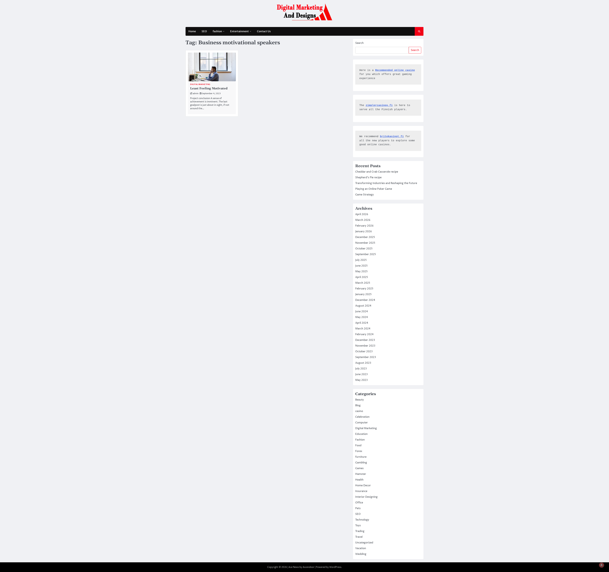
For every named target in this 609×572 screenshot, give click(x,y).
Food (358, 445)
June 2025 (361, 266)
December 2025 (365, 237)
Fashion (360, 440)
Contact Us (264, 31)
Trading (359, 531)
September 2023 (365, 357)
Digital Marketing (200, 84)
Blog (358, 405)
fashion (217, 31)
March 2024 (362, 328)
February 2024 (364, 334)
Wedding (360, 554)
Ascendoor (308, 567)
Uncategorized (364, 542)
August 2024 (363, 306)
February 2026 (364, 225)
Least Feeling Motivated (209, 88)
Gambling (361, 462)
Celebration (362, 417)
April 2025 (361, 277)
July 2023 (361, 368)
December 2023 (365, 340)
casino (359, 411)
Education (361, 434)
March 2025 (362, 283)
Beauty (359, 399)
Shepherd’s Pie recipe (368, 177)
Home (192, 31)
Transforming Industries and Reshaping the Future (386, 183)
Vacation (360, 548)
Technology (362, 520)
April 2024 (361, 323)
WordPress (335, 567)
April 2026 (361, 214)
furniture (361, 457)
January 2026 (363, 231)
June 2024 (361, 311)
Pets (358, 508)
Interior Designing (366, 497)
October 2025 (364, 248)
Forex (358, 451)
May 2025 (361, 271)
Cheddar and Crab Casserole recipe (376, 172)
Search (359, 43)
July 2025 (361, 260)
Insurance (361, 491)
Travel (359, 537)
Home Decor (363, 485)
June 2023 (361, 374)
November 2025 (365, 243)
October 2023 (364, 351)
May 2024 (361, 317)
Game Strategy (364, 194)
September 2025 (365, 254)
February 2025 (364, 288)
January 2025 (363, 294)
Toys (358, 525)
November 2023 (365, 346)
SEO (204, 31)
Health (359, 480)
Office (359, 502)
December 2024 (365, 300)
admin (196, 93)
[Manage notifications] (601, 565)
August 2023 (363, 363)
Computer (361, 422)
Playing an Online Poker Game (373, 189)
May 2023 (361, 380)
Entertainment (239, 31)
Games (359, 468)
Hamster (360, 474)
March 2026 (362, 220)
